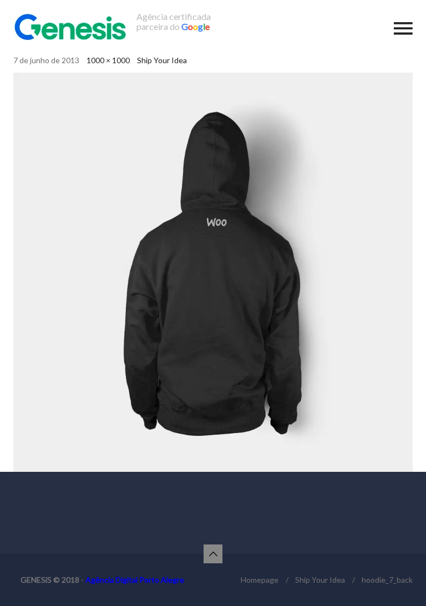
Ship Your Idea (162, 60)
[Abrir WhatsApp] (398, 578)
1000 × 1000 (108, 60)
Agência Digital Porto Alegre (134, 579)
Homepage (259, 579)
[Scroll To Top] (213, 553)
